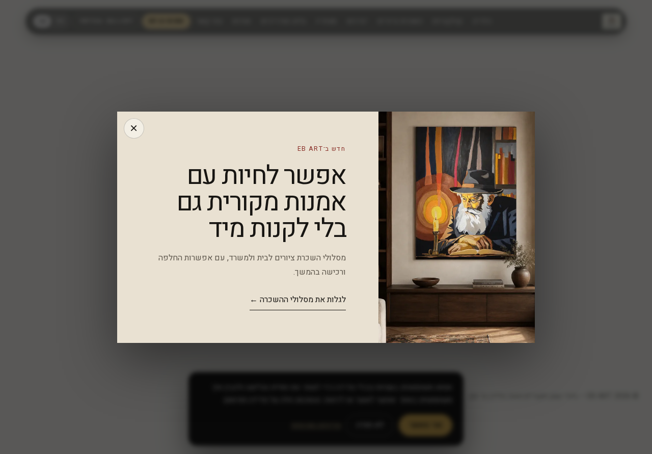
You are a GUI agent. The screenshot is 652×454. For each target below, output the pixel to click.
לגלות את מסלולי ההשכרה (298, 299)
